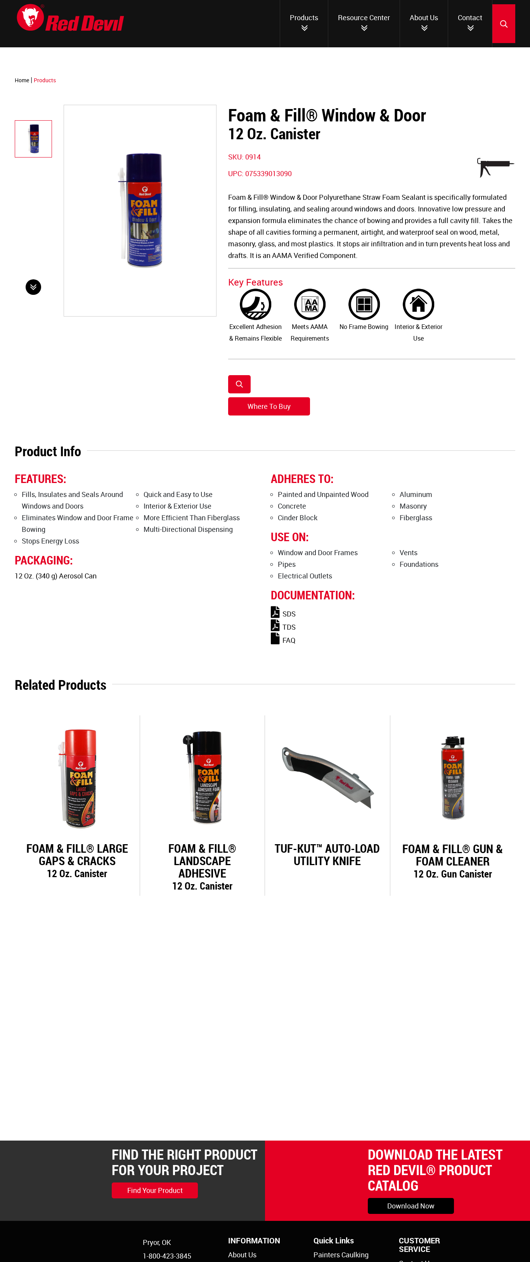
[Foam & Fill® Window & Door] (33, 139)
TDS (289, 627)
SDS (289, 613)
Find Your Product (155, 1190)
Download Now (411, 1205)
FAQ (288, 640)
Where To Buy (269, 406)
